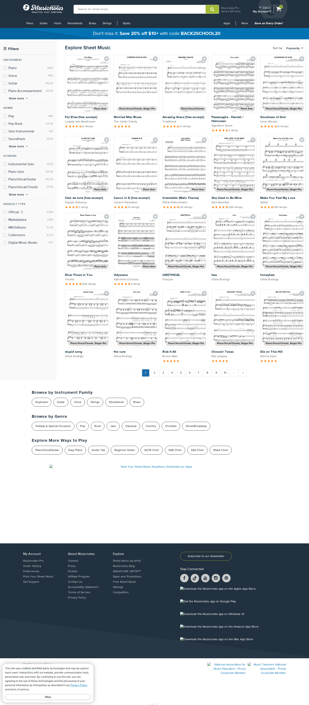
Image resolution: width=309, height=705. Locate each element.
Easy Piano (75, 450)
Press (71, 566)
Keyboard (41, 402)
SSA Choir (197, 450)
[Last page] (243, 373)
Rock (97, 426)
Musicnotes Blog (124, 566)
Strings (107, 23)
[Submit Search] (212, 9)
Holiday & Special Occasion (53, 426)
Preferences (31, 571)
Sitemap (118, 587)
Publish (73, 571)
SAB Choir (175, 450)
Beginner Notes (124, 450)
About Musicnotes (81, 554)
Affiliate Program (79, 576)
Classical (130, 426)
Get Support (31, 581)
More (246, 25)
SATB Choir (151, 450)
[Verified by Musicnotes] (22, 212)
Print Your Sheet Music (38, 576)
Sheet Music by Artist (127, 560)
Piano (29, 23)
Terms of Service (79, 592)
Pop (82, 426)
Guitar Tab (98, 450)
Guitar (44, 23)
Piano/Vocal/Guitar (47, 450)
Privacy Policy (77, 597)
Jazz (113, 426)
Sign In (267, 7)
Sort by (277, 48)
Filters (11, 49)
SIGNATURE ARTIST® (127, 571)
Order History (32, 566)
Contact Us (75, 581)
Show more (16, 98)
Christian (171, 426)
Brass (92, 23)
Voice (57, 23)
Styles (127, 23)
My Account (261, 11)
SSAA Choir (220, 450)
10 (225, 372)
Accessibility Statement (83, 587)
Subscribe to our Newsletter (206, 556)
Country (151, 426)
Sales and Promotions (127, 576)
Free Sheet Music (124, 581)
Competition (121, 592)
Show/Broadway (196, 426)
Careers (73, 560)
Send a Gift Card (230, 11)
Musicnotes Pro (230, 8)
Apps (226, 23)
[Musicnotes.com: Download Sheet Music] (43, 8)
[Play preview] (106, 58)
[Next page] (234, 373)
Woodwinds (75, 23)
